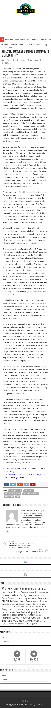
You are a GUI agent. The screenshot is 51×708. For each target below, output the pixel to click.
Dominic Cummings (31, 494)
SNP (17, 497)
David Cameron (9, 598)
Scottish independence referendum (18, 615)
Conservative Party (12, 494)
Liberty (9, 610)
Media (15, 609)
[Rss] (23, 701)
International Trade (9, 607)
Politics (4, 612)
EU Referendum (15, 601)
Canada (4, 592)
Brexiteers (29, 491)
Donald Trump (33, 599)
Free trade (15, 604)
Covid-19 (43, 596)
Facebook (5, 642)
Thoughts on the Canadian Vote (29, 551)
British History (39, 589)
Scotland (9, 497)
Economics (43, 598)
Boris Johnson (15, 491)
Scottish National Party (24, 617)
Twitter (4, 637)
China (18, 592)
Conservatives (33, 595)
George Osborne (25, 604)
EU (3, 601)
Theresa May (10, 620)
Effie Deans (7, 60)
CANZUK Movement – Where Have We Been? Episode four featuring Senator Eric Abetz (20, 544)
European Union (36, 601)
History (33, 604)
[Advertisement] (25, 25)
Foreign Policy (6, 604)
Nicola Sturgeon (24, 609)
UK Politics (16, 624)
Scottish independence (29, 612)
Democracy (22, 598)
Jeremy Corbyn (24, 606)
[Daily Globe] (25, 8)
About (4, 675)
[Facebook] (25, 701)
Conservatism (43, 592)
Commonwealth (29, 592)
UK (19, 621)
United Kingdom (29, 623)
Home (5, 44)
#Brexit (8, 588)
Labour (36, 606)
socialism (45, 618)
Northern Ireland (40, 609)
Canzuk (11, 592)
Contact (5, 679)
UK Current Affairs (30, 621)
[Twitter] (28, 701)
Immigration (41, 604)
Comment (13, 44)
